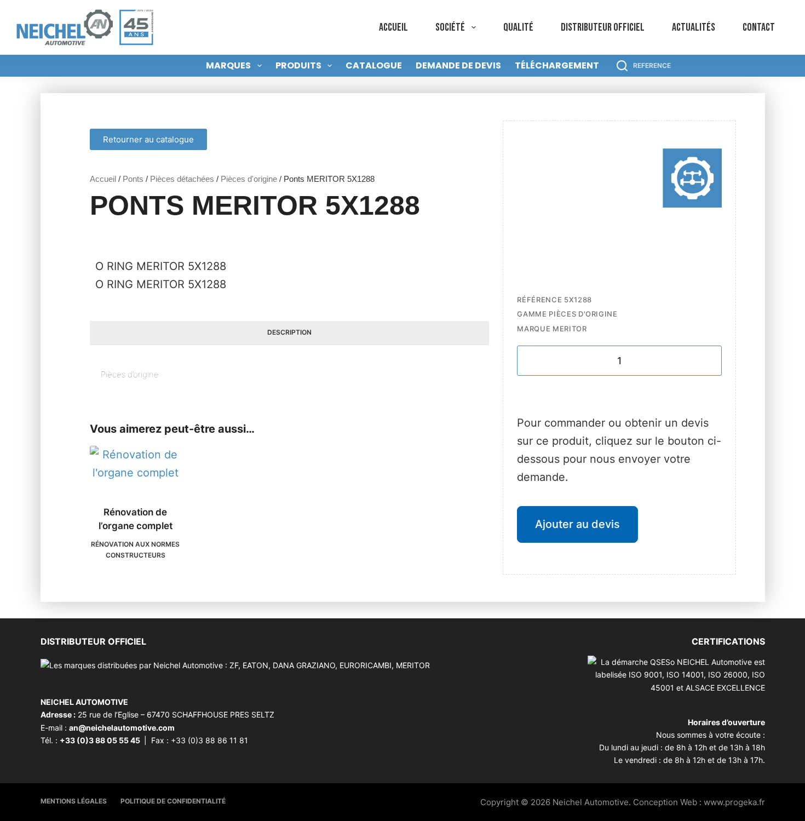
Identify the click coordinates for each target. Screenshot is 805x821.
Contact (759, 27)
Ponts (133, 178)
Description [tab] (289, 332)
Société (450, 27)
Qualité (518, 27)
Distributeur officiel (603, 27)
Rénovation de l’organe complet (136, 519)
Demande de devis (458, 65)
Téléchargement (557, 65)
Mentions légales (74, 801)
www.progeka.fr (734, 802)
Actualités (693, 27)
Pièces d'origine (249, 178)
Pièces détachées (182, 178)
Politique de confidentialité (173, 801)
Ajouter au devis (577, 524)
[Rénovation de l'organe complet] (135, 469)
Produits (298, 65)
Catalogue (374, 65)
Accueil (393, 27)
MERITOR (570, 328)
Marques (228, 65)
